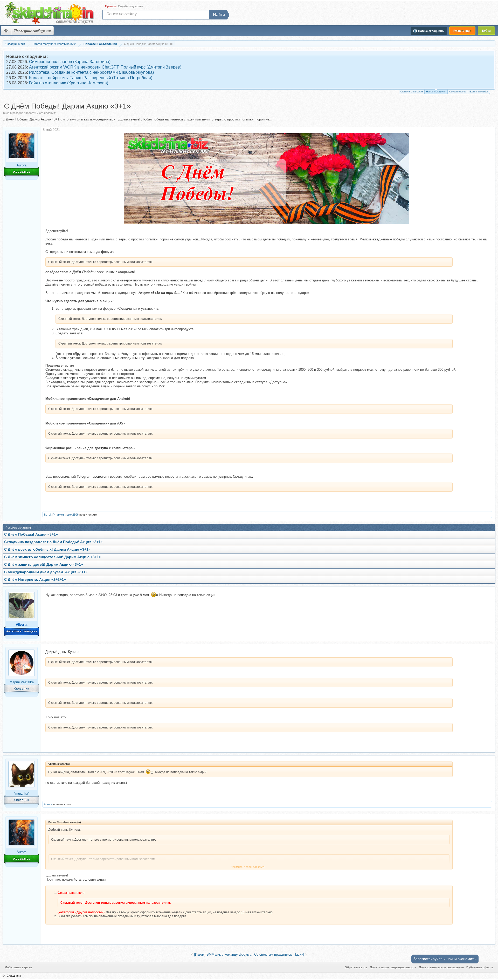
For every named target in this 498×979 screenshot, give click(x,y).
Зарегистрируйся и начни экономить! (444, 959)
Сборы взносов (457, 91)
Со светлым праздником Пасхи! (279, 954)
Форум (6, 30)
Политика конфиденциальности (393, 967)
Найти (219, 14)
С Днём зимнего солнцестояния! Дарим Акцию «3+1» (52, 557)
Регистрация (462, 30)
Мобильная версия (18, 967)
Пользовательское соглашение (441, 967)
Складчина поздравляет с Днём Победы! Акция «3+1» (53, 542)
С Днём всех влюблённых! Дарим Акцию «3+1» (47, 549)
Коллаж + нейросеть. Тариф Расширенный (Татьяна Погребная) (90, 78)
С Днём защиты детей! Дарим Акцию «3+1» (43, 564)
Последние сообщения (32, 30)
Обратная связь (356, 967)
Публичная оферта (479, 967)
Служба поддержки (130, 6)
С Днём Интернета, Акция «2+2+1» (35, 580)
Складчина (14, 975)
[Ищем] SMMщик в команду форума (222, 954)
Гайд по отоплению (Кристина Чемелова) (68, 83)
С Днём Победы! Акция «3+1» (31, 534)
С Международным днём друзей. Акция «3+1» (46, 572)
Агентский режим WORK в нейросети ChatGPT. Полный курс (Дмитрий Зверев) (105, 67)
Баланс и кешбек (478, 91)
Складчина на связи (411, 91)
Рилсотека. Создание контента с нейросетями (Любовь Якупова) (91, 72)
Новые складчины (436, 91)
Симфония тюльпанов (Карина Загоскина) (69, 61)
